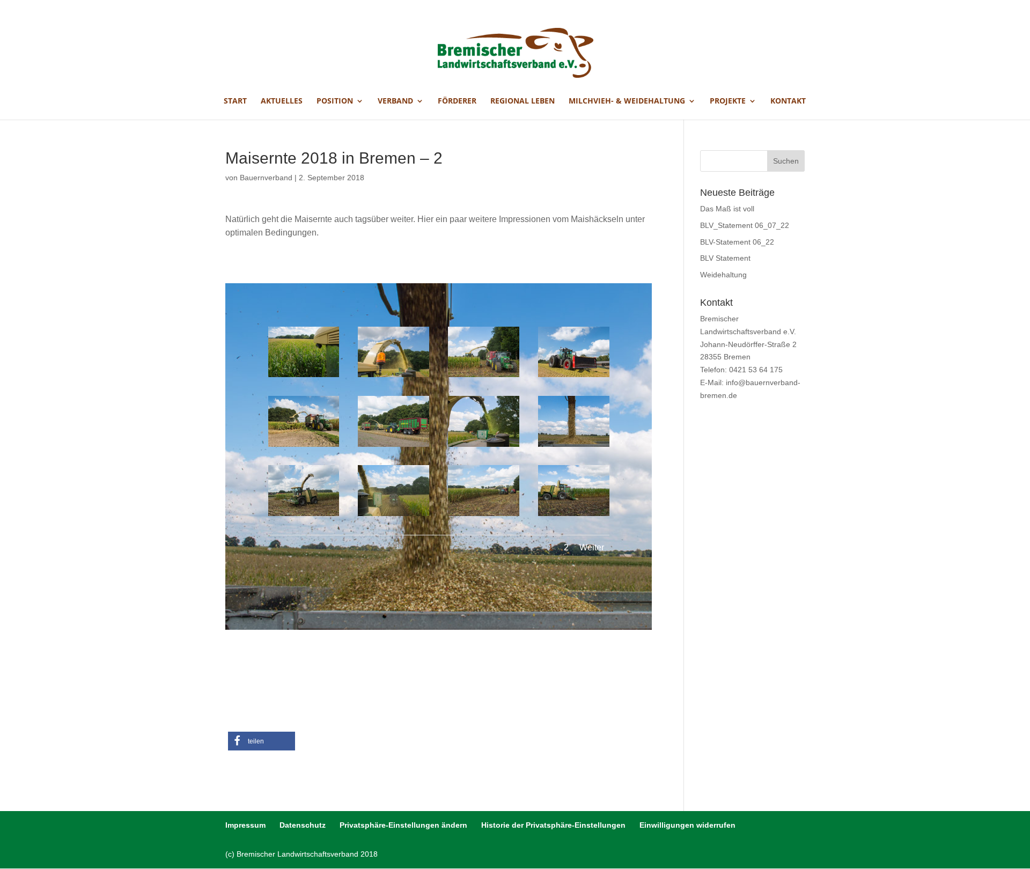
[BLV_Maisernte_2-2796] (393, 516)
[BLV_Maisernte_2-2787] (483, 447)
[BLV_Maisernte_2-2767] (304, 377)
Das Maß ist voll (727, 208)
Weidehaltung (723, 274)
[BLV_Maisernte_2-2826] (573, 516)
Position (335, 101)
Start (235, 101)
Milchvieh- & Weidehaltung (627, 101)
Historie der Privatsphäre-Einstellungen (553, 825)
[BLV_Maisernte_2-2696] (483, 377)
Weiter (591, 547)
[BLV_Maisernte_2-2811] (573, 447)
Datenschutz (302, 825)
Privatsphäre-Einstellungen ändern (403, 825)
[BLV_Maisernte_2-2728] (304, 516)
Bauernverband (266, 177)
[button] (261, 741)
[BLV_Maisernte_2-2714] (483, 516)
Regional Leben (522, 101)
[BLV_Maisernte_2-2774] (393, 377)
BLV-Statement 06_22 (737, 242)
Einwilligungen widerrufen (687, 825)
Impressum (245, 825)
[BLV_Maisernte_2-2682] (393, 447)
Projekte (728, 101)
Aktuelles (282, 101)
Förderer (457, 101)
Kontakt (788, 101)
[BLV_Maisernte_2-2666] (304, 447)
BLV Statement (725, 258)
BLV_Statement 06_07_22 (744, 225)
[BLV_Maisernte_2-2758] (573, 377)
